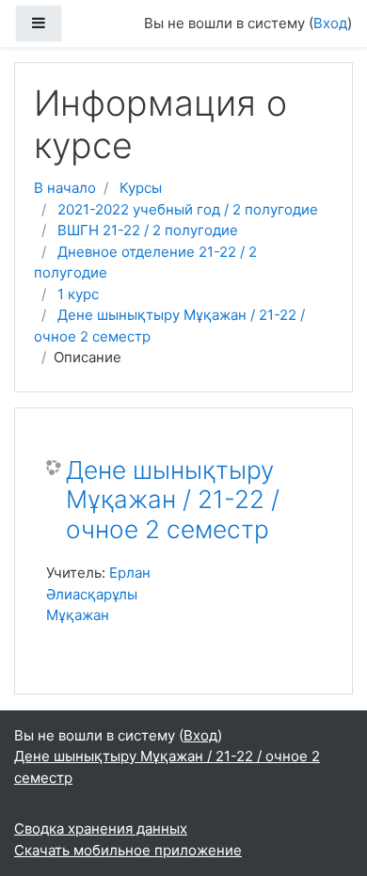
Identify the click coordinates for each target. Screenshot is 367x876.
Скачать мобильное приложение (128, 850)
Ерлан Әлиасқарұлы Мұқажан (98, 594)
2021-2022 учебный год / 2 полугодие (187, 209)
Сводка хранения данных (100, 828)
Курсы (141, 188)
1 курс (78, 294)
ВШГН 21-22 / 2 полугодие (147, 230)
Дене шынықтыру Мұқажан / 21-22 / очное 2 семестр (172, 499)
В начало (65, 188)
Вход (330, 23)
